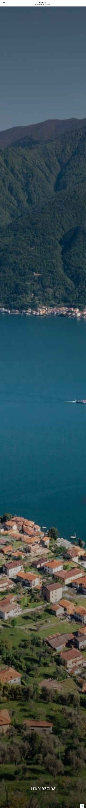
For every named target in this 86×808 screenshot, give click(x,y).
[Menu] (4, 3)
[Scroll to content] (43, 798)
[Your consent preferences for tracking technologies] (82, 806)
